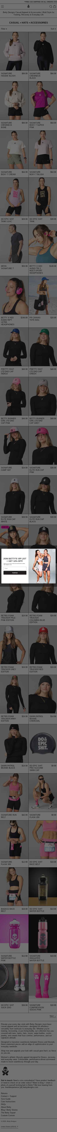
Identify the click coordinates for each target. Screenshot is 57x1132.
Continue (15, 572)
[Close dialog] (54, 550)
